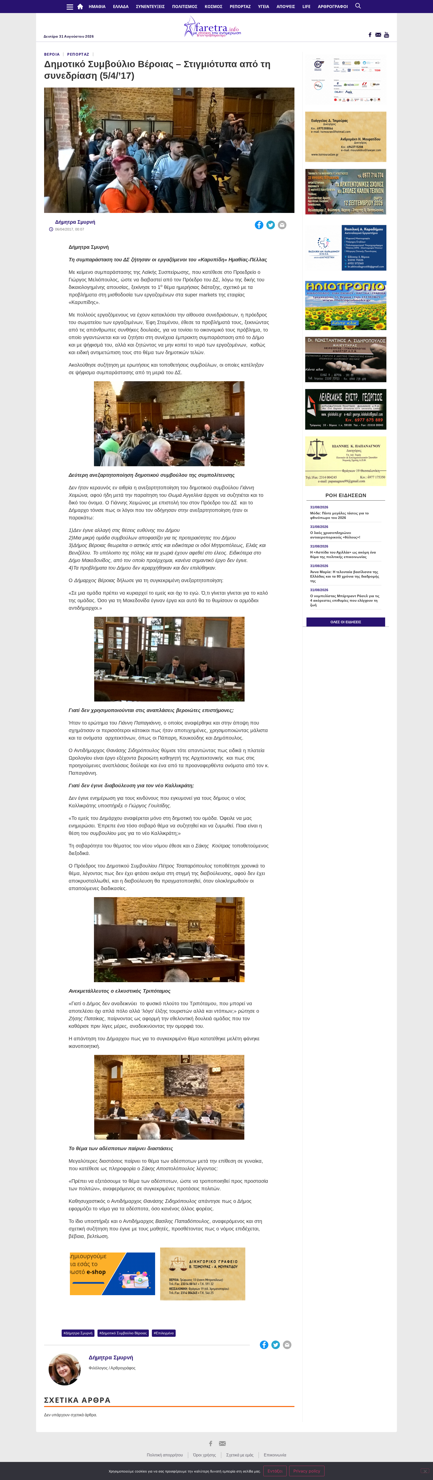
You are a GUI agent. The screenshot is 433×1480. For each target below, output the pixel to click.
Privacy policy (306, 1470)
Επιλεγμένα (165, 1333)
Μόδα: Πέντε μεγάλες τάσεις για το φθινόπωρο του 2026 (339, 515)
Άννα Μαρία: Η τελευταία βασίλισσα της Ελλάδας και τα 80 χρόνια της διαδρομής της (344, 576)
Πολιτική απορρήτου (165, 1455)
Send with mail (282, 225)
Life (306, 6)
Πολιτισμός (184, 6)
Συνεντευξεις (150, 6)
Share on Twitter (270, 225)
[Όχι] (425, 1470)
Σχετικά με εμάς (240, 1455)
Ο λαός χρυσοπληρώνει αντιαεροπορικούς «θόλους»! (335, 535)
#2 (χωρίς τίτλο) (81, 6)
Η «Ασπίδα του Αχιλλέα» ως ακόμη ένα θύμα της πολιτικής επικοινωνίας (343, 554)
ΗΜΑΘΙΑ (97, 6)
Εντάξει (275, 1470)
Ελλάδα (121, 6)
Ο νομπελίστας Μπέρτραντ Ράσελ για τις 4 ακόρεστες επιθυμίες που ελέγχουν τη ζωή (344, 600)
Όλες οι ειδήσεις (346, 622)
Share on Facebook (259, 225)
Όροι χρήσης (204, 1455)
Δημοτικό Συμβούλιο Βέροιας (124, 1333)
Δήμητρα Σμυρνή (75, 222)
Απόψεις (286, 6)
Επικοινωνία (275, 1455)
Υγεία (263, 6)
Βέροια (52, 54)
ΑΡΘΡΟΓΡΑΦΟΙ (333, 6)
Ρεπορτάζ (240, 6)
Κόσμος (213, 6)
